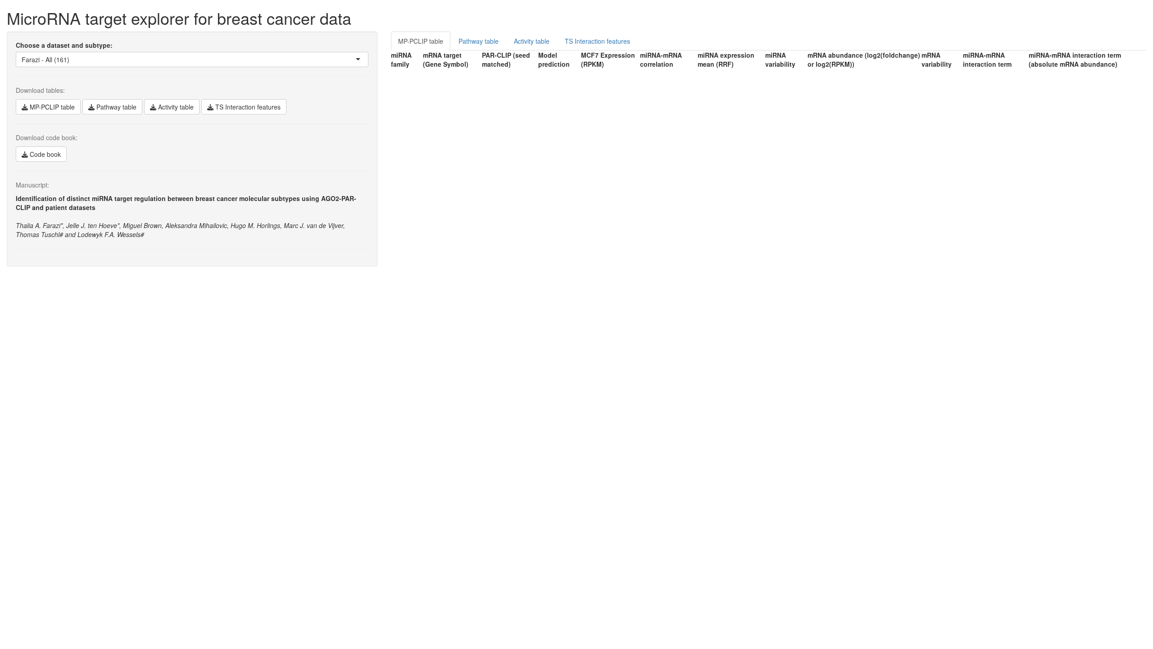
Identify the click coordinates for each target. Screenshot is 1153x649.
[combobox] (70, 59)
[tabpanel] (768, 59)
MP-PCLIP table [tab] (420, 41)
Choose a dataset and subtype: (64, 45)
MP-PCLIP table (51, 106)
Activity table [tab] (531, 41)
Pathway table (115, 106)
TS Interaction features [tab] (597, 41)
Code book (44, 154)
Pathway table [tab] (478, 41)
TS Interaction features (247, 106)
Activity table (175, 106)
